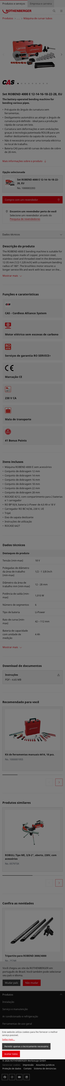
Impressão (28, 1064)
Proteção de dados (11, 1068)
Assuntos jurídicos (45, 1064)
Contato (27, 1068)
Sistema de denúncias (45, 1068)
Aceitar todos (11, 1054)
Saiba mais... (8, 1039)
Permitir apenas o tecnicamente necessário (26, 1046)
